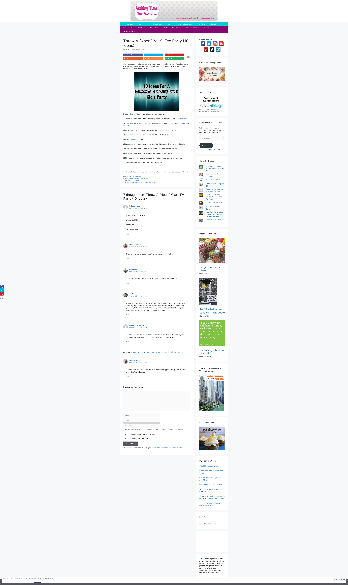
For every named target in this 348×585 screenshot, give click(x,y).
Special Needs (154, 27)
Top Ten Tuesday (137, 176)
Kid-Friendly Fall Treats (214, 202)
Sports (209, 27)
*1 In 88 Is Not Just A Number (210, 466)
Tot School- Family (213, 179)
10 (131, 114)
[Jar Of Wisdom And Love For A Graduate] (212, 292)
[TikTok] (212, 49)
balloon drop (135, 139)
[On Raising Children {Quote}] (212, 333)
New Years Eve (130, 178)
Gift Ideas (213, 24)
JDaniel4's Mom (135, 244)
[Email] (218, 49)
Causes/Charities (128, 31)
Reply (127, 234)
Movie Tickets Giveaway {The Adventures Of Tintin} (141, 182)
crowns (174, 149)
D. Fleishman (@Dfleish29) (139, 325)
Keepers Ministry (182, 119)
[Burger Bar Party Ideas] (212, 251)
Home (132, 27)
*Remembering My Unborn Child (211, 485)
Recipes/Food (176, 27)
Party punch (129, 153)
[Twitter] (209, 43)
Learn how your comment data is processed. (168, 448)
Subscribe (206, 145)
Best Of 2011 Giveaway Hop (133, 180)
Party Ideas (201, 24)
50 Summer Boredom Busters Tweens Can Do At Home (215, 168)
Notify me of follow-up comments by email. (140, 434)
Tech (204, 27)
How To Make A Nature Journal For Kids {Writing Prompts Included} (215, 214)
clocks (166, 135)
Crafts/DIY (165, 27)
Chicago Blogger (157, 24)
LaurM (131, 294)
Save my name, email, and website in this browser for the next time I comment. (154, 430)
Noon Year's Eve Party (142, 178)
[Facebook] (203, 43)
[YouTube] (221, 43)
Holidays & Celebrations (184, 24)
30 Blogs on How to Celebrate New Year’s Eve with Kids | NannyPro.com (157, 352)
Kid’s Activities (142, 27)
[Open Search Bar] (220, 24)
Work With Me (141, 24)
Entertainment (195, 27)
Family (125, 27)
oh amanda (133, 269)
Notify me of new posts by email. (137, 438)
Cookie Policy (37, 582)
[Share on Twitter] (2, 290)
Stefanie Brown (134, 206)
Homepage (130, 24)
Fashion (186, 27)
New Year (128, 176)
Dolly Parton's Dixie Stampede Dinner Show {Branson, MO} (214, 197)
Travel (170, 24)
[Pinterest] (206, 49)
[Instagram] (215, 43)
